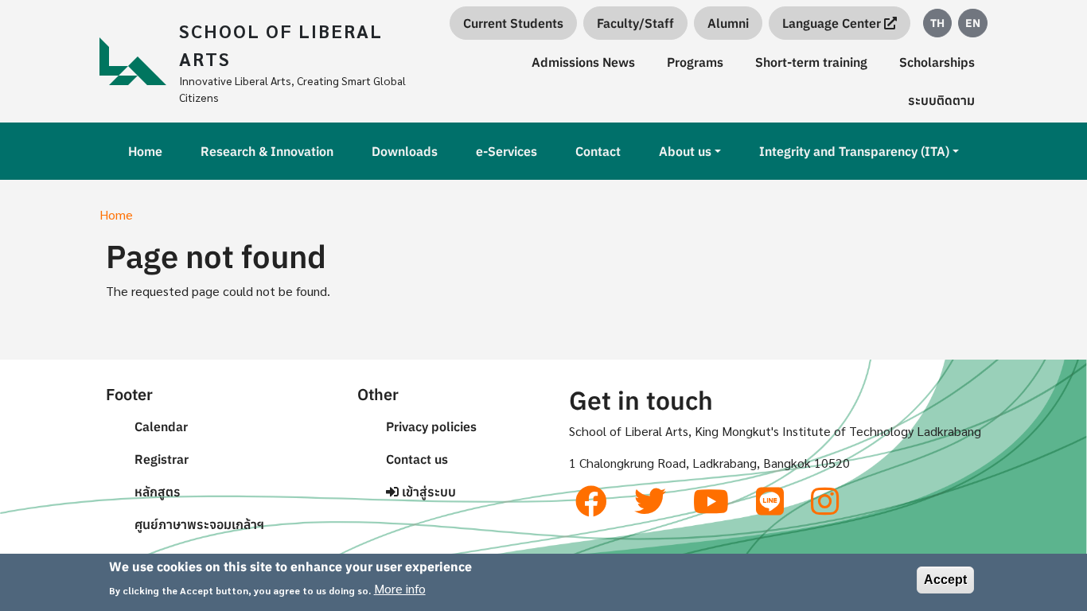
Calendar (161, 426)
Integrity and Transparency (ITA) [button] (854, 151)
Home (145, 151)
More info (400, 588)
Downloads (405, 151)
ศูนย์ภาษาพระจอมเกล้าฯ (199, 524)
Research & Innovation (267, 151)
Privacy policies (431, 426)
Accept (945, 579)
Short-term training (811, 62)
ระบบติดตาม (941, 100)
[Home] (139, 61)
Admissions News (583, 62)
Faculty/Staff (635, 23)
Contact (598, 151)
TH (937, 23)
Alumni (728, 23)
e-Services (506, 151)
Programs (695, 62)
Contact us (417, 459)
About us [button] (685, 151)
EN (972, 23)
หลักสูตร (157, 492)
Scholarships (937, 62)
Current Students (513, 23)
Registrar (161, 459)
